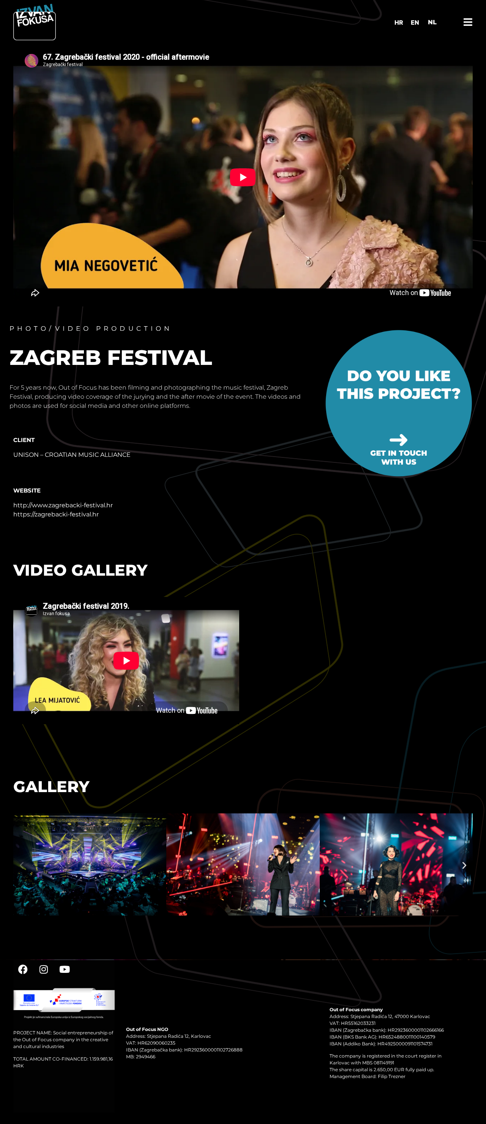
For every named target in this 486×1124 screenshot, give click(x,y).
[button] (21, 865)
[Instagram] (43, 969)
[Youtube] (64, 969)
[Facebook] (22, 969)
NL (432, 22)
